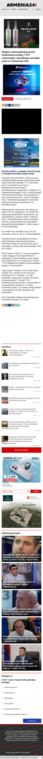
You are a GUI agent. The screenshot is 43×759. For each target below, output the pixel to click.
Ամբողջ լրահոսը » (21, 450)
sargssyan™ (33, 752)
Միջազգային (7, 99)
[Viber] (12, 105)
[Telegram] (19, 105)
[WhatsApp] (15, 105)
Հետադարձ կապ (7, 746)
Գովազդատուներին (34, 746)
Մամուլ (14, 9)
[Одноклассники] (3, 105)
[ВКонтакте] (6, 105)
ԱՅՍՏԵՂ (13, 171)
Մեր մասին (20, 746)
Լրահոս (6, 346)
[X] (9, 105)
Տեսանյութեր (23, 9)
